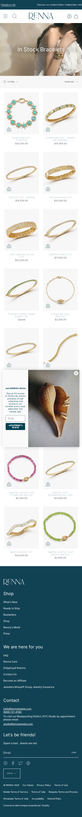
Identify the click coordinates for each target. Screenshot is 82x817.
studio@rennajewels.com (18, 723)
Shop (6, 621)
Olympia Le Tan (8, 5)
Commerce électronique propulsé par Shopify (26, 805)
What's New (10, 602)
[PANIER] (76, 16)
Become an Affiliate (14, 680)
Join (73, 752)
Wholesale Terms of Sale (15, 798)
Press (6, 633)
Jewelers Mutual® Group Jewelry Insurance (28, 687)
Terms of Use (61, 785)
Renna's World (11, 627)
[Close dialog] (76, 373)
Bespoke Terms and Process (63, 792)
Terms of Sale (38, 792)
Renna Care (10, 661)
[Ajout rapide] (9, 129)
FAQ (5, 655)
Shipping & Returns (14, 667)
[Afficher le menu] (5, 16)
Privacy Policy (44, 785)
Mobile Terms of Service (15, 792)
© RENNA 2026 (11, 785)
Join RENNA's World (15, 426)
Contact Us (10, 674)
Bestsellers (9, 614)
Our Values (27, 785)
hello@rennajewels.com (17, 708)
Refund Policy (54, 798)
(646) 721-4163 (12, 711)
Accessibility (38, 798)
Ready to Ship (11, 608)
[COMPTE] (69, 16)
